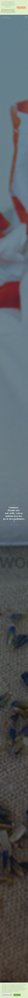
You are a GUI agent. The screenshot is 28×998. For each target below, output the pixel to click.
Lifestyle (15, 504)
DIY (11, 504)
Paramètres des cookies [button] (7, 994)
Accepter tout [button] (17, 994)
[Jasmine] (6, 17)
